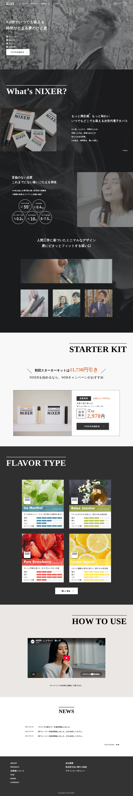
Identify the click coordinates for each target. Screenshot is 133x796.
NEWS (13, 778)
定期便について (46, 3)
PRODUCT (34, 3)
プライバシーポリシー (75, 771)
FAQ (56, 3)
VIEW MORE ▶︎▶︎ (112, 745)
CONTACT (14, 782)
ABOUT (24, 3)
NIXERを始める (19, 52)
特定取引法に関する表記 (76, 767)
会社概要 (69, 763)
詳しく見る (68, 591)
